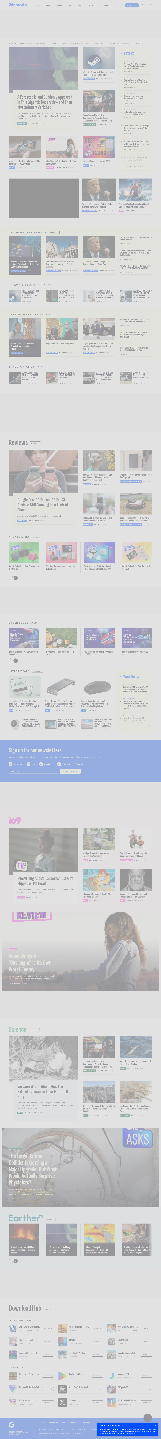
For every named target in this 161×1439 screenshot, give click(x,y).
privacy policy (129, 1431)
